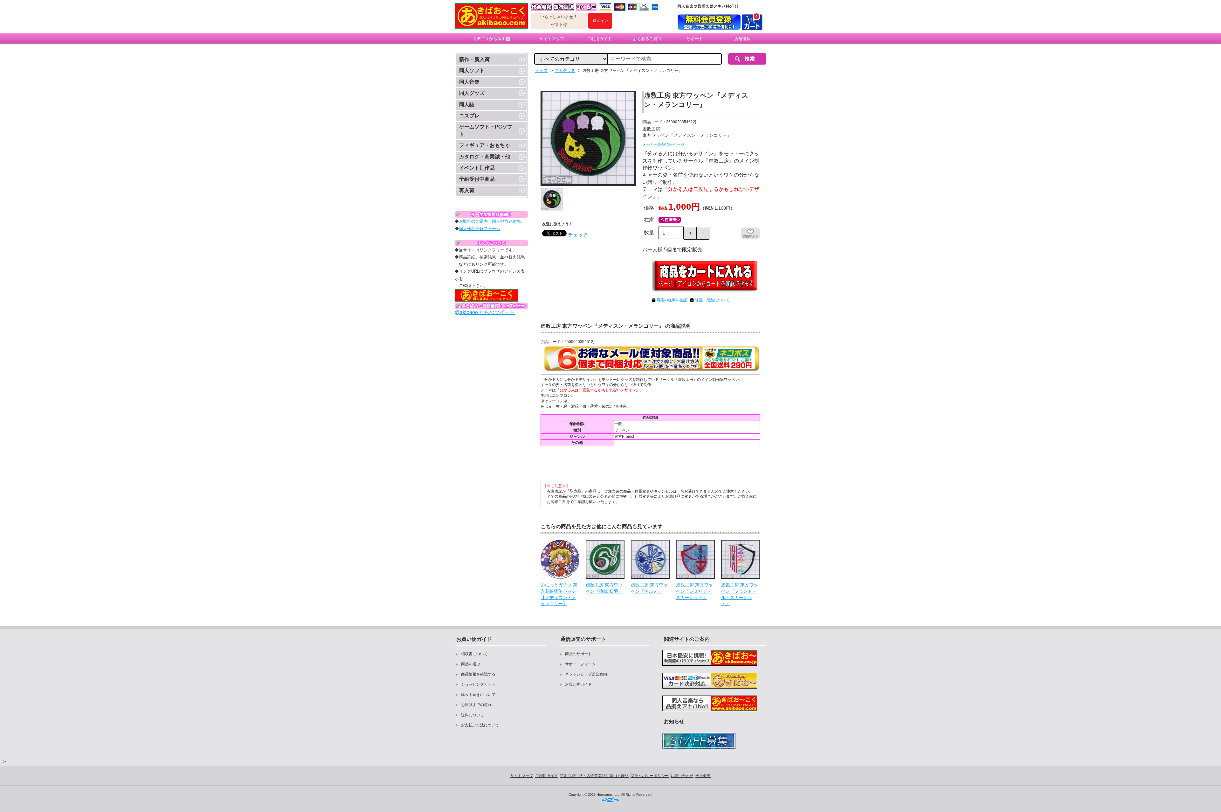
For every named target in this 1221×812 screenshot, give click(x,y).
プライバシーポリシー (650, 776)
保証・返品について (712, 300)
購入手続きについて (478, 694)
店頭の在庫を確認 (672, 300)
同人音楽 (469, 82)
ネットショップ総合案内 (586, 674)
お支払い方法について (480, 725)
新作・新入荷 (474, 59)
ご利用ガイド (599, 38)
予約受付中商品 (477, 179)
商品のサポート (578, 654)
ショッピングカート (478, 684)
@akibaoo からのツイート (485, 312)
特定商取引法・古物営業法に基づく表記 (594, 776)
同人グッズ (472, 93)
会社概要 (703, 776)
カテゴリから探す (489, 38)
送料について (472, 715)
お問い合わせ (682, 776)
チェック (578, 234)
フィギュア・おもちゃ (484, 145)
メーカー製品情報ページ (663, 144)
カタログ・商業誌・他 (484, 156)
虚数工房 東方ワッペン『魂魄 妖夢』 (604, 588)
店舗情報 (742, 38)
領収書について (474, 654)
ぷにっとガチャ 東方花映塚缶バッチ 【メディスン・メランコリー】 (559, 594)
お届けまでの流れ (476, 705)
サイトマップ (551, 38)
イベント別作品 (477, 168)
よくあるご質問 (647, 38)
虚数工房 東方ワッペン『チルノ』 (649, 588)
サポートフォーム (580, 664)
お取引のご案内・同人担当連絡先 (490, 221)
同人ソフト (472, 70)
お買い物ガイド (578, 684)
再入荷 (466, 190)
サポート (694, 38)
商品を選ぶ (470, 664)
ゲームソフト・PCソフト (485, 130)
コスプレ (469, 115)
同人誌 (466, 104)
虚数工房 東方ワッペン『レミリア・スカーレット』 (694, 591)
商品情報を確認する (478, 674)
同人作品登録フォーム (479, 228)
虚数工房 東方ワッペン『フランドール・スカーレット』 (739, 594)
